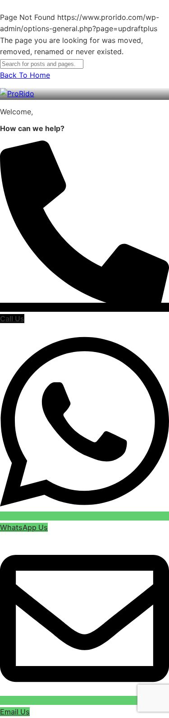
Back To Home (25, 75)
